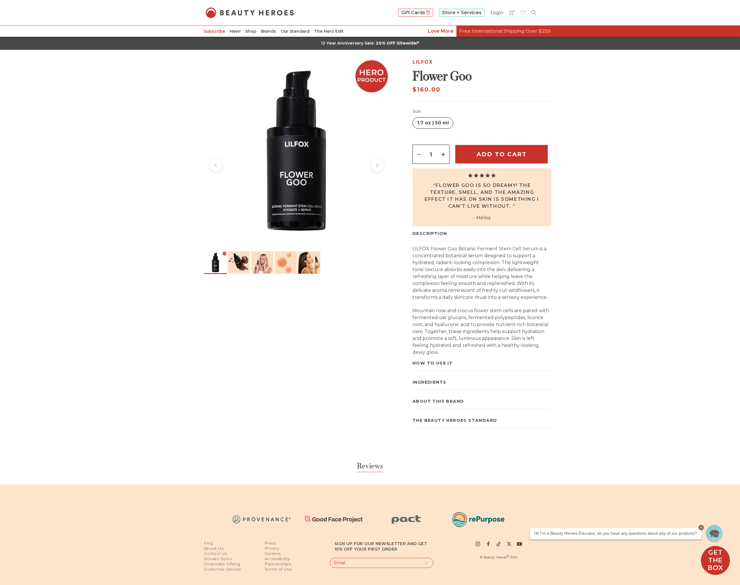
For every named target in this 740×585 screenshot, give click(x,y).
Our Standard (295, 31)
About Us (214, 548)
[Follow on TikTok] (499, 544)
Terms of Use (278, 569)
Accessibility (277, 558)
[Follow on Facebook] (488, 544)
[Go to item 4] (285, 262)
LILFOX (422, 62)
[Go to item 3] (262, 262)
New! (235, 31)
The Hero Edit (329, 31)
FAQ (208, 543)
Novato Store (218, 558)
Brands (268, 31)
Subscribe (214, 31)
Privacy (271, 548)
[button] (714, 533)
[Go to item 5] (309, 262)
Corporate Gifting (222, 563)
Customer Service (222, 569)
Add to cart (502, 154)
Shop (250, 31)
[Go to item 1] (215, 262)
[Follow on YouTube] (519, 544)
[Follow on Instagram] (478, 544)
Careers (272, 553)
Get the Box (715, 560)
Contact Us (215, 553)
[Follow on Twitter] (509, 544)
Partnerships (277, 563)
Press (270, 543)
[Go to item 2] (239, 262)
